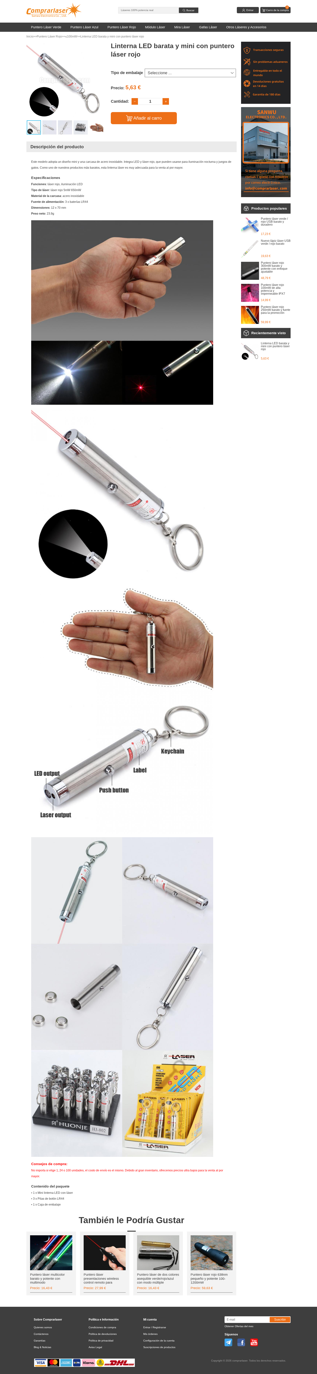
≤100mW (71, 36)
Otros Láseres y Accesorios (246, 27)
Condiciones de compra (102, 1327)
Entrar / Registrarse (154, 1327)
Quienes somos (43, 1327)
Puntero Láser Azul (84, 27)
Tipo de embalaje (127, 72)
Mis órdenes (150, 1333)
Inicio (29, 36)
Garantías (39, 1340)
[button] (100, 45)
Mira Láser (182, 27)
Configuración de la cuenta (158, 1340)
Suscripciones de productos (159, 1347)
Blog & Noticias (42, 1347)
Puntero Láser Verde (46, 27)
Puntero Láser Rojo (122, 27)
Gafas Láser (208, 27)
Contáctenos (41, 1333)
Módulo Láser (155, 27)
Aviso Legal (95, 1347)
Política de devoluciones (103, 1333)
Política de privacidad (101, 1340)
